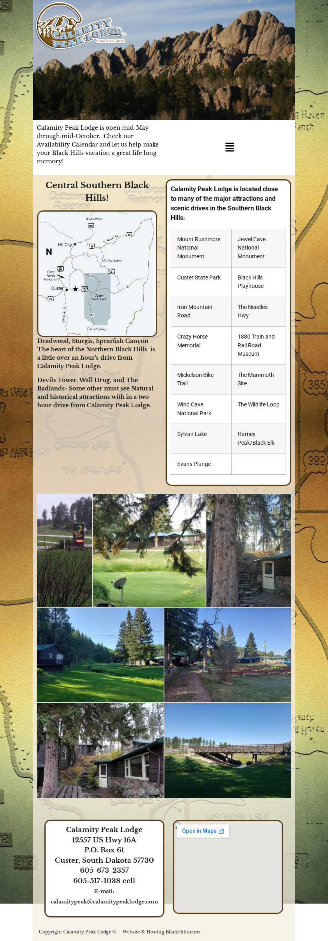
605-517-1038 (96, 881)
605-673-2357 (104, 870)
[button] (230, 147)
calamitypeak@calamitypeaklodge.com (104, 901)
